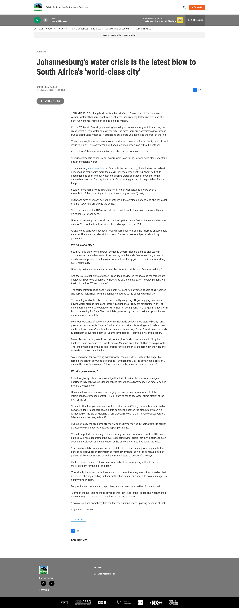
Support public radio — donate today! (119, 35)
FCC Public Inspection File (104, 574)
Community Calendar (118, 29)
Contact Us (97, 568)
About (49, 29)
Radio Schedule (79, 29)
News (62, 29)
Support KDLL (143, 29)
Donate (198, 7)
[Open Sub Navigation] (55, 29)
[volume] (45, 20)
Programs (97, 29)
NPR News (41, 51)
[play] (37, 20)
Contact (38, 29)
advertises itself (96, 168)
